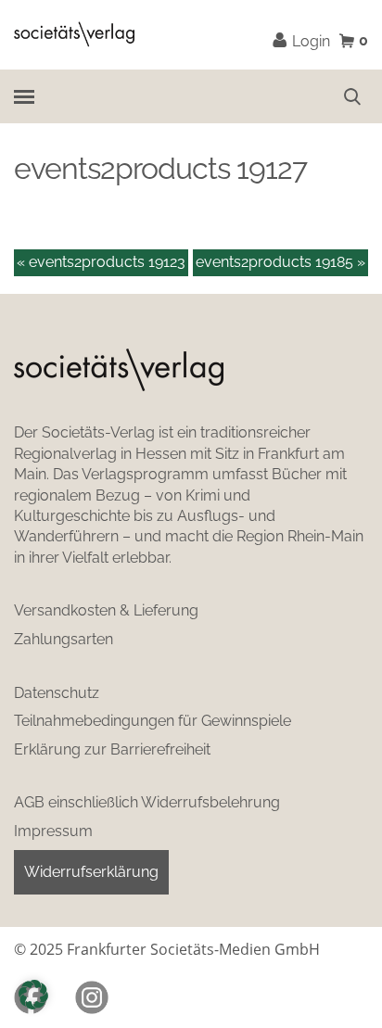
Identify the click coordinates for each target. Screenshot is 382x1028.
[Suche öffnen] (352, 96)
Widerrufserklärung (91, 872)
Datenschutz (56, 693)
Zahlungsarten (63, 639)
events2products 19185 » (280, 262)
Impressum (53, 831)
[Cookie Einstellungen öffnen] (33, 994)
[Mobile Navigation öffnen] (23, 96)
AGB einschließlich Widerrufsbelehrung (147, 802)
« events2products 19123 (101, 262)
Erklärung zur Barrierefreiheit (112, 749)
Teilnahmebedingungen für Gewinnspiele (152, 721)
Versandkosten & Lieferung (106, 610)
